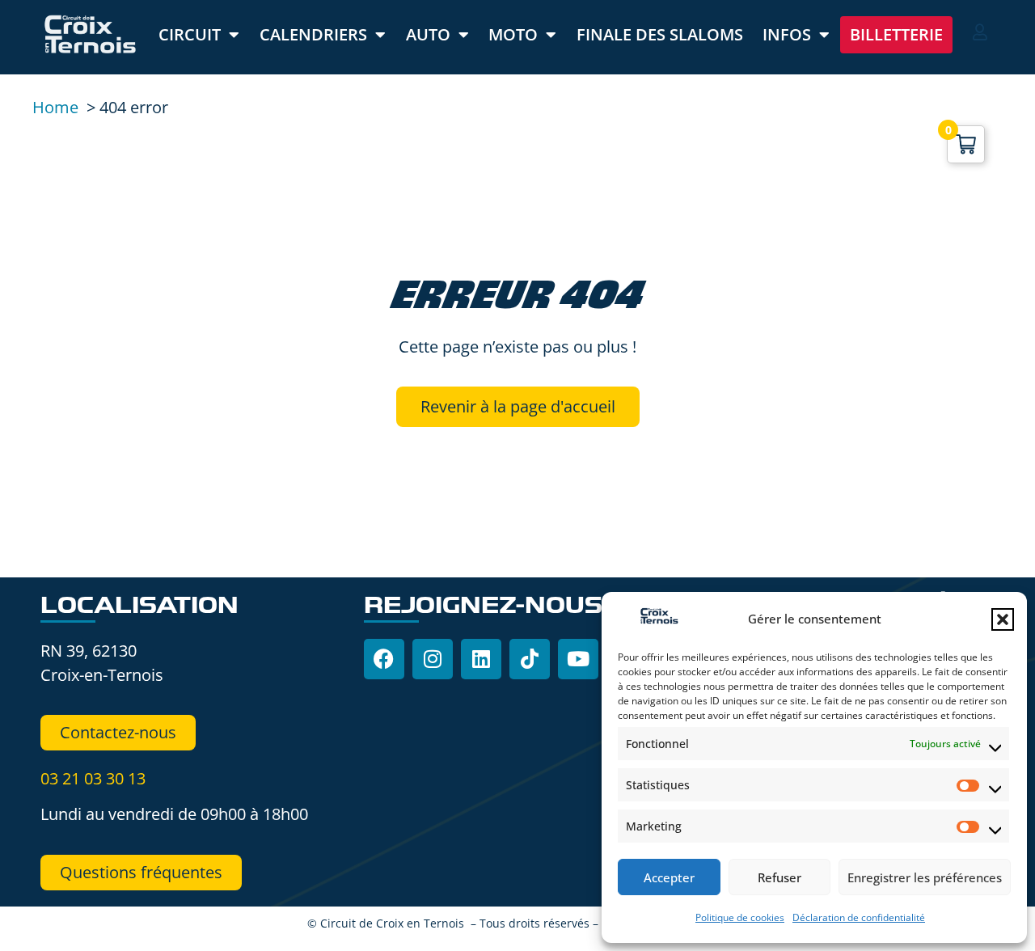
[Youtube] (578, 659)
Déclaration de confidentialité (858, 917)
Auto (428, 34)
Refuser (779, 877)
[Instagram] (432, 659)
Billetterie (896, 34)
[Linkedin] (481, 659)
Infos (787, 34)
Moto (513, 34)
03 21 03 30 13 (93, 778)
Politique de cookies (739, 917)
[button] (1003, 619)
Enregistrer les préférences (924, 877)
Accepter (669, 877)
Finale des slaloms (660, 34)
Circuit (189, 34)
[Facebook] (384, 659)
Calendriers (313, 34)
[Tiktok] (529, 659)
